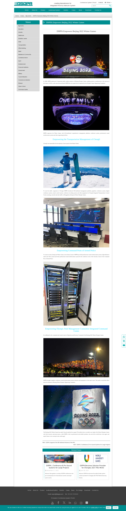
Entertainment (22, 64)
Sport (19, 61)
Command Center (23, 89)
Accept (115, 508)
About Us (34, 10)
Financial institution (23, 67)
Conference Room (23, 58)
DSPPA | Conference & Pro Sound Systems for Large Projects (93, 445)
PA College (79, 490)
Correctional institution (24, 80)
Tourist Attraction (22, 77)
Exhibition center (22, 38)
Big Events (28, 16)
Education (21, 29)
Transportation (22, 45)
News (80, 10)
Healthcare (21, 35)
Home (26, 10)
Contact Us (98, 10)
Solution (66, 10)
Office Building (22, 48)
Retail (19, 51)
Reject (108, 508)
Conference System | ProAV (88, 3)
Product (43, 10)
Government (21, 70)
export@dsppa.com (57, 494)
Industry (20, 32)
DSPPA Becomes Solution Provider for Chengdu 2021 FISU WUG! (93, 466)
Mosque (20, 83)
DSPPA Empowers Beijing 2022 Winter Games (45, 16)
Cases (73, 10)
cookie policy (94, 508)
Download (88, 10)
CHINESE (100, 3)
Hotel (19, 42)
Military (20, 73)
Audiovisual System (54, 10)
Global (108, 2)
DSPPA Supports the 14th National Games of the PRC (60, 443)
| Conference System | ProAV (66, 498)
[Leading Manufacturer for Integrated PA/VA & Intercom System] (24, 3)
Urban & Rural (21, 86)
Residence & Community (24, 54)
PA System (54, 498)
